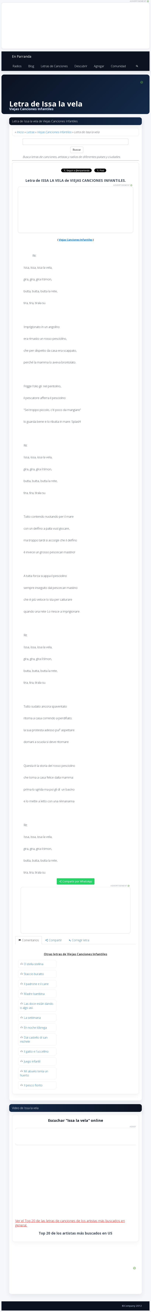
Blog (31, 66)
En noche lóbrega (35, 1028)
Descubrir (80, 66)
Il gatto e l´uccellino (36, 1051)
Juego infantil (32, 1061)
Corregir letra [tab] (80, 940)
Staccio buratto (34, 974)
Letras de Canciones (54, 66)
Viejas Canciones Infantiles (54, 132)
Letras (30, 132)
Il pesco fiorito (33, 1085)
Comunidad (118, 66)
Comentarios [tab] (30, 940)
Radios (17, 66)
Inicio (20, 132)
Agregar (99, 66)
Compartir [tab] (55, 940)
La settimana (32, 1018)
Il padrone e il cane (36, 984)
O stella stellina (33, 964)
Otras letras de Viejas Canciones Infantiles (75, 954)
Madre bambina (34, 994)
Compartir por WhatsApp (77, 881)
